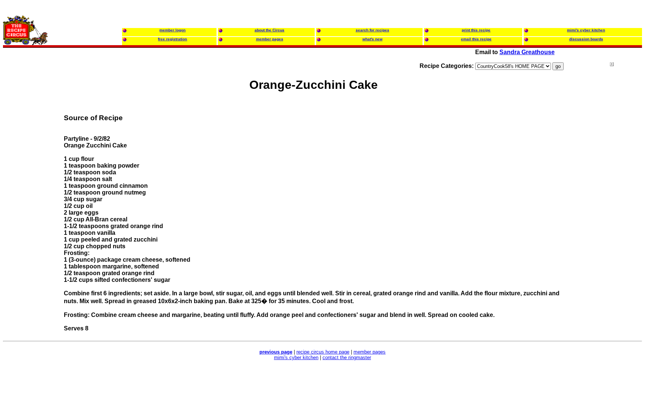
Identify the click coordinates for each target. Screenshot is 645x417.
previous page (275, 352)
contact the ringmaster (346, 357)
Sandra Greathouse (527, 52)
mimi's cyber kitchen (296, 357)
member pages (369, 352)
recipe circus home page (322, 352)
